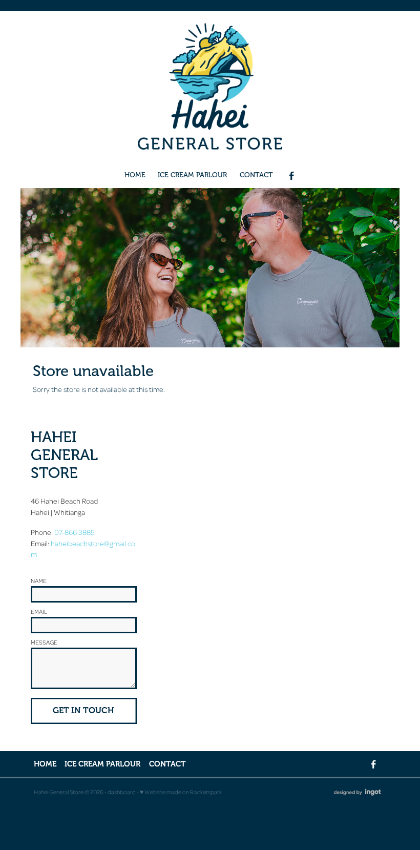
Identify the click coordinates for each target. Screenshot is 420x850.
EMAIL (39, 612)
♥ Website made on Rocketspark (181, 792)
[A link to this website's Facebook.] (291, 175)
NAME (39, 581)
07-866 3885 (74, 531)
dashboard (122, 792)
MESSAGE (44, 642)
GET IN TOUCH (83, 710)
